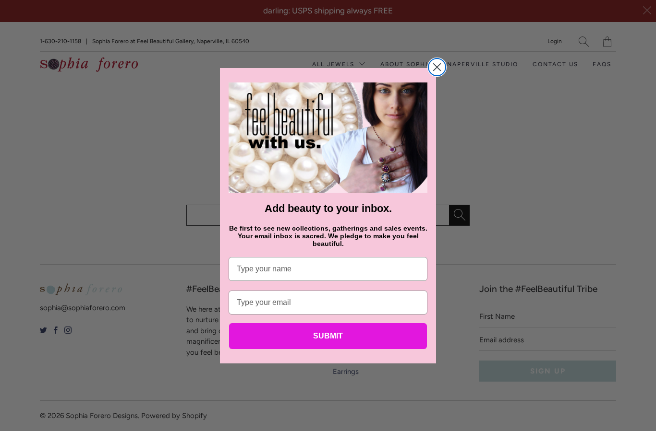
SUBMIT (328, 336)
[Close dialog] (437, 67)
